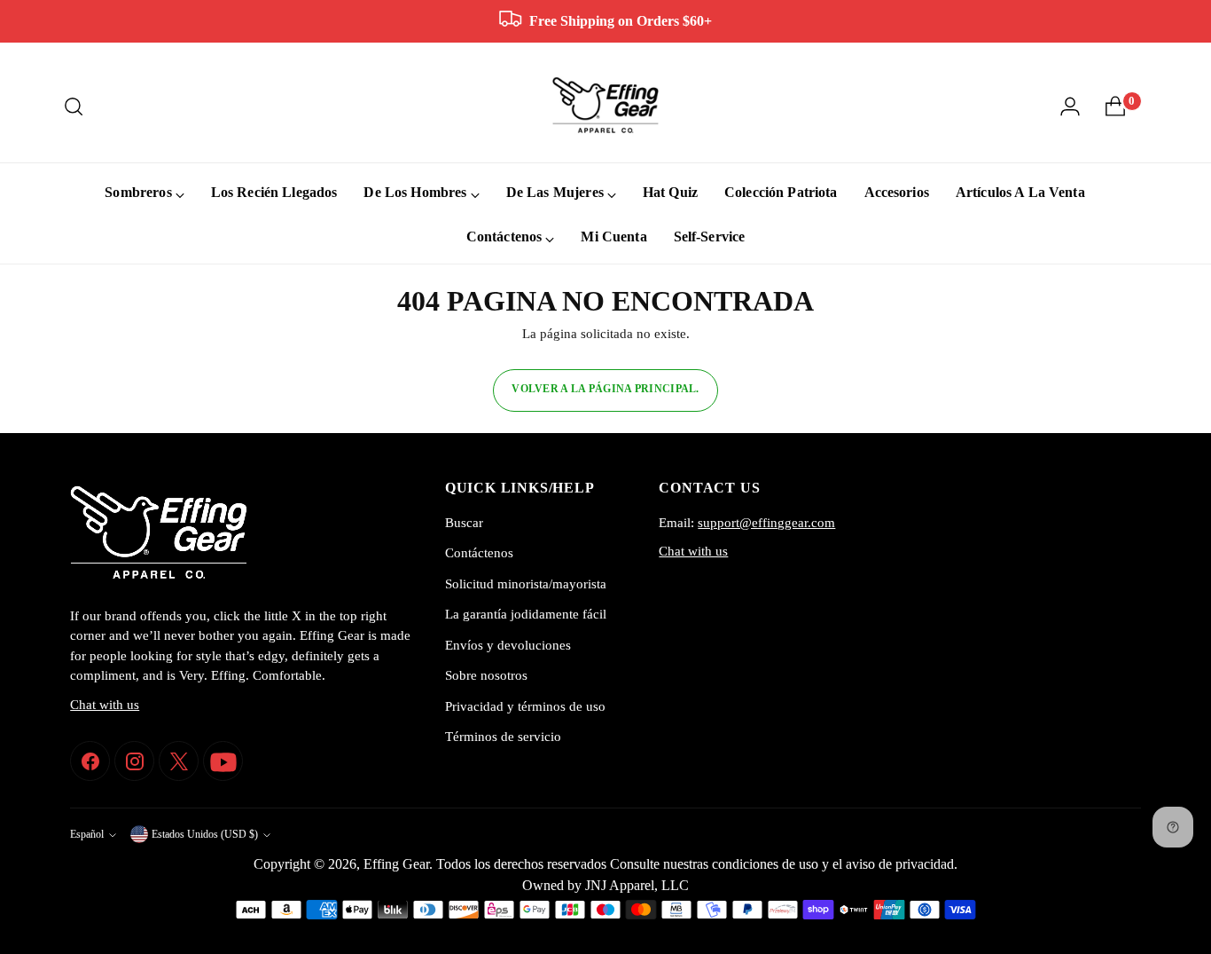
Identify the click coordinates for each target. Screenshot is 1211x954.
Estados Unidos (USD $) (205, 834)
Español (87, 834)
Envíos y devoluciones (508, 645)
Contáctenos (479, 553)
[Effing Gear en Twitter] (179, 761)
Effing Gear (396, 863)
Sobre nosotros (486, 675)
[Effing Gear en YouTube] (223, 761)
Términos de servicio (503, 736)
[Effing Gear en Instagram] (134, 761)
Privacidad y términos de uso (525, 706)
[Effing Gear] (605, 106)
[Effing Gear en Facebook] (90, 761)
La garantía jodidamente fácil (525, 614)
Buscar (464, 523)
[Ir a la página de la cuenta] (1070, 106)
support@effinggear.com (766, 523)
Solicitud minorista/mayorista (525, 584)
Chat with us (104, 705)
